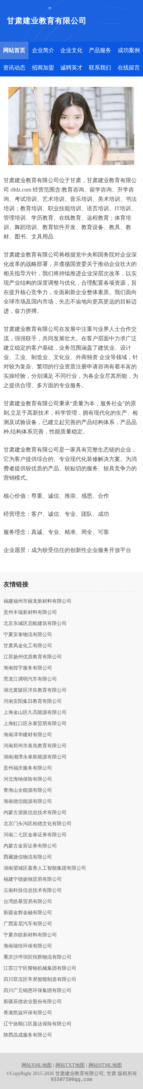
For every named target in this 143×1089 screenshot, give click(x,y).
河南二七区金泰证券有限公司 (35, 834)
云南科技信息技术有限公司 (32, 890)
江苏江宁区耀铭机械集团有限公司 (39, 968)
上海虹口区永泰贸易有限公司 (35, 723)
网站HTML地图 (105, 1065)
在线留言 (129, 68)
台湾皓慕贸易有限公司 (27, 901)
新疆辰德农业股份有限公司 (32, 1001)
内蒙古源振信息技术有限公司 (35, 812)
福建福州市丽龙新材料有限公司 (37, 601)
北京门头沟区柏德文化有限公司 (37, 823)
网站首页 (14, 50)
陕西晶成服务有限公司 (27, 1035)
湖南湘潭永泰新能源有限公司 (35, 757)
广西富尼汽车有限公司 (27, 923)
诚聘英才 (71, 68)
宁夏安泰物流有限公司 (27, 634)
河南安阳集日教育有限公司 (32, 701)
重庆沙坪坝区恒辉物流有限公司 (37, 957)
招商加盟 (43, 68)
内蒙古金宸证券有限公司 (30, 846)
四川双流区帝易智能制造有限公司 (39, 979)
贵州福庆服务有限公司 (27, 768)
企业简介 (43, 50)
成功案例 (129, 50)
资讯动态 (14, 68)
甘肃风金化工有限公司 (27, 645)
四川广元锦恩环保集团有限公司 (37, 990)
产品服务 (100, 50)
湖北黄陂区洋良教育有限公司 (35, 690)
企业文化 (71, 50)
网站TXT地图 (70, 1065)
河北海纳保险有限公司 (27, 779)
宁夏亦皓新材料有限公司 (30, 935)
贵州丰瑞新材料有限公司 (30, 612)
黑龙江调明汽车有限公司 (30, 679)
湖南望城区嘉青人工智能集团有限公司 (44, 868)
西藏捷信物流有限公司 (27, 857)
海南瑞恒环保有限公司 (27, 946)
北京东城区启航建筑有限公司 (35, 623)
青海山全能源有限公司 (27, 790)
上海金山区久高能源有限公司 (35, 712)
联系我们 (100, 68)
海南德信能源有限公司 (27, 801)
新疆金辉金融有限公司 (27, 912)
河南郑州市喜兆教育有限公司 (35, 745)
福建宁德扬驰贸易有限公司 (32, 879)
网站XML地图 (37, 1065)
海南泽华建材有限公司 (27, 734)
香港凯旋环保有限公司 (27, 1012)
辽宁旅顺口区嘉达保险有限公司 (37, 1024)
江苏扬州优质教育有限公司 (32, 657)
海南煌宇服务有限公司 (27, 668)
